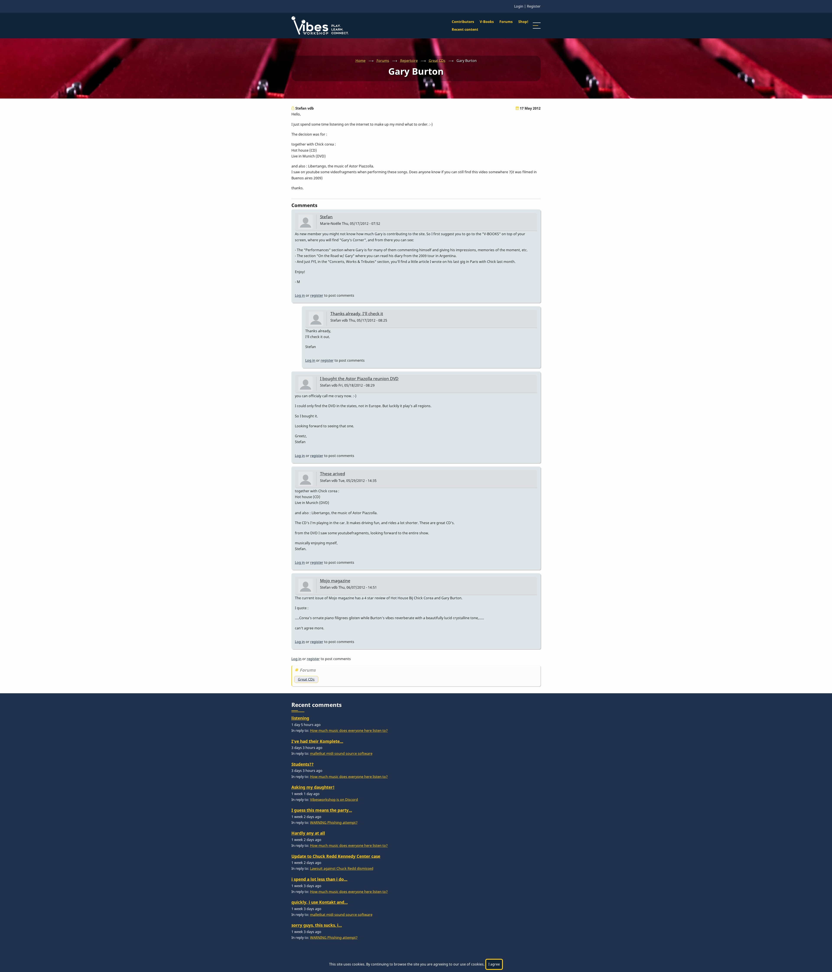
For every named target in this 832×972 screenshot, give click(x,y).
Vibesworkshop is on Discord (334, 799)
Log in (300, 295)
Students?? (302, 764)
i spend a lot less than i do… (319, 879)
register (316, 295)
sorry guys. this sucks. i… (316, 925)
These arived (332, 473)
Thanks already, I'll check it (356, 313)
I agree (494, 964)
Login (518, 6)
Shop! (523, 21)
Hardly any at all (308, 833)
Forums (506, 21)
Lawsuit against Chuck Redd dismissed (341, 868)
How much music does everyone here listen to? (349, 730)
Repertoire (409, 60)
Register (534, 6)
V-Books (487, 21)
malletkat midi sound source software (341, 753)
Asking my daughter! (313, 787)
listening (300, 718)
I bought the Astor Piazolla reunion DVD (359, 378)
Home (361, 60)
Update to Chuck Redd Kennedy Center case (335, 856)
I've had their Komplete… (317, 741)
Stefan (326, 217)
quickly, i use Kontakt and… (319, 902)
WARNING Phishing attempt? (334, 822)
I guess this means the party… (321, 810)
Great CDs (437, 60)
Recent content (465, 29)
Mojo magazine (335, 580)
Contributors (463, 21)
